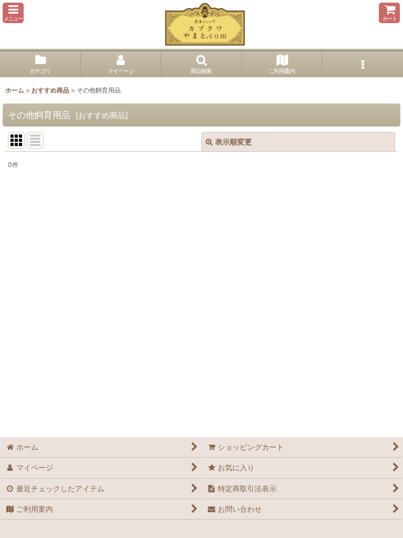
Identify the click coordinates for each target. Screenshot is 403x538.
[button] (13, 13)
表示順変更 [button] (233, 141)
